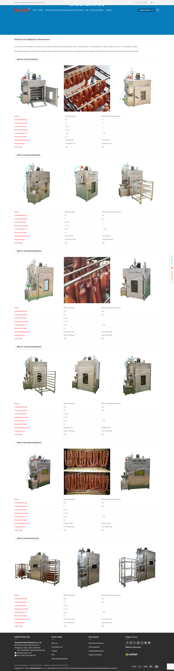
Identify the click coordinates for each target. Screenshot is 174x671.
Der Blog (108, 10)
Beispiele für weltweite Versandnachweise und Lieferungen (65, 10)
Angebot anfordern (95, 655)
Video (87, 10)
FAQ (53, 655)
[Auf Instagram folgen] (136, 2)
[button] (157, 10)
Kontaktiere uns (57, 647)
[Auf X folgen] (138, 2)
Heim (35, 10)
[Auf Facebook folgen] (134, 2)
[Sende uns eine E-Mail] (140, 2)
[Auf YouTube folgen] (146, 2)
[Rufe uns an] (142, 2)
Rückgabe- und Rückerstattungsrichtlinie (56, 665)
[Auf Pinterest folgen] (144, 2)
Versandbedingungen (96, 651)
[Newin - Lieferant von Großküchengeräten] (22, 10)
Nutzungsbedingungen (60, 659)
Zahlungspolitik (94, 647)
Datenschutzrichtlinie (96, 643)
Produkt (40, 10)
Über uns (55, 643)
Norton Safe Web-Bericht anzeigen (132, 654)
